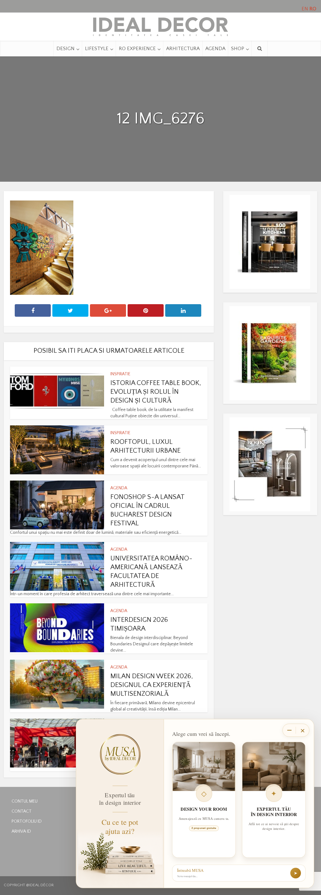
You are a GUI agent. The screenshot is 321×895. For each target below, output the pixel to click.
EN (305, 9)
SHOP (237, 48)
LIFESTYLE (96, 48)
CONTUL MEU (25, 801)
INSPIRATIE (120, 374)
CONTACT (22, 811)
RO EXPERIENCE (137, 48)
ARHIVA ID (21, 831)
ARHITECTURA (183, 48)
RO (312, 9)
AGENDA (215, 48)
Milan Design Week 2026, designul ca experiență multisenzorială (151, 685)
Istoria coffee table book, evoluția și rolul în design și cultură (155, 391)
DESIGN (65, 48)
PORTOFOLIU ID (27, 821)
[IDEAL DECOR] (160, 25)
